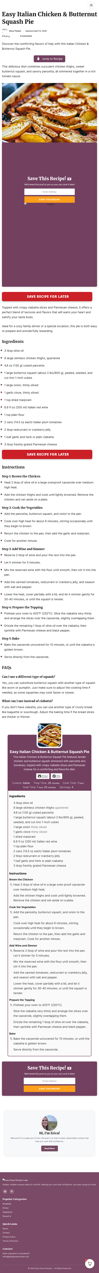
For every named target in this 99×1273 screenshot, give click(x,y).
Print (44, 776)
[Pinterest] (5, 1191)
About (5, 1228)
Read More (49, 1148)
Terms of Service (10, 1241)
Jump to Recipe (52, 58)
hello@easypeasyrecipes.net (16, 1256)
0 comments (26, 36)
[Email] (11, 1191)
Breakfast (7, 1204)
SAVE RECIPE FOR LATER (48, 296)
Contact (6, 1232)
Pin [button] (58, 776)
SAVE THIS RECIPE (49, 199)
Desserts (7, 1216)
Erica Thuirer (15, 31)
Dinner (6, 1208)
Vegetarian (7, 1212)
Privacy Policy (9, 1237)
